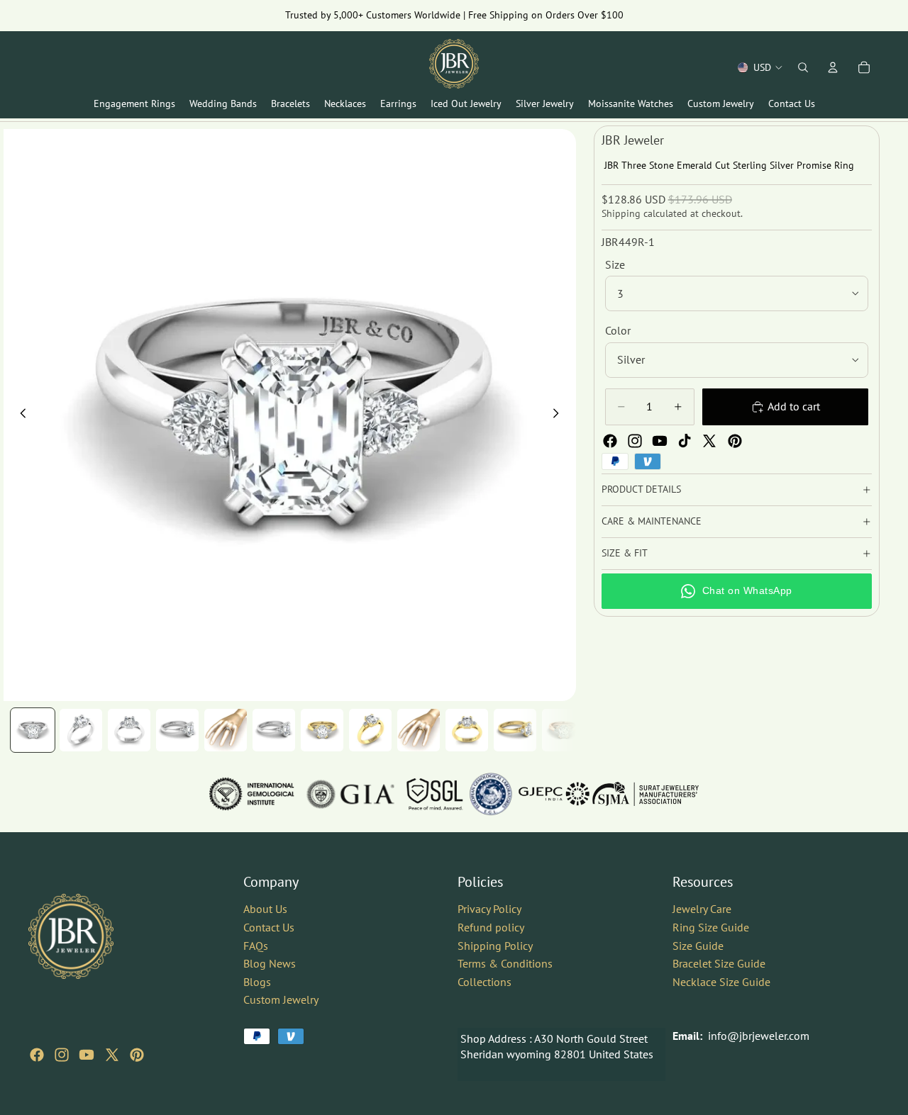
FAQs (255, 945)
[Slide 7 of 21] (322, 730)
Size (615, 264)
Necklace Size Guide (721, 982)
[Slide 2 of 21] (81, 730)
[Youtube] (659, 440)
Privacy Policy (489, 909)
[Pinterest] (734, 440)
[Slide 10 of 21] (466, 730)
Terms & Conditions (505, 963)
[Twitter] (709, 440)
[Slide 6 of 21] (274, 730)
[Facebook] (610, 440)
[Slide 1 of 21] (32, 730)
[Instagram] (634, 440)
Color (618, 330)
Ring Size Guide (710, 927)
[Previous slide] (19, 415)
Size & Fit (625, 553)
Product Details (641, 489)
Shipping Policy (495, 945)
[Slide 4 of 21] (177, 730)
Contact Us (268, 927)
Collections (484, 982)
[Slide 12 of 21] (563, 730)
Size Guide (698, 945)
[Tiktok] (684, 440)
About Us (265, 909)
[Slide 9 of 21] (418, 730)
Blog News (269, 963)
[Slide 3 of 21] (129, 730)
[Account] (832, 67)
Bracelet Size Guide (718, 963)
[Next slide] (560, 415)
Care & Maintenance (652, 521)
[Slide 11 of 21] (515, 730)
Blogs (257, 982)
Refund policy (491, 927)
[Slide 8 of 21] (370, 730)
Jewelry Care (701, 909)
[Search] (803, 67)
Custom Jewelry (281, 999)
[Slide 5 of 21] (225, 730)
